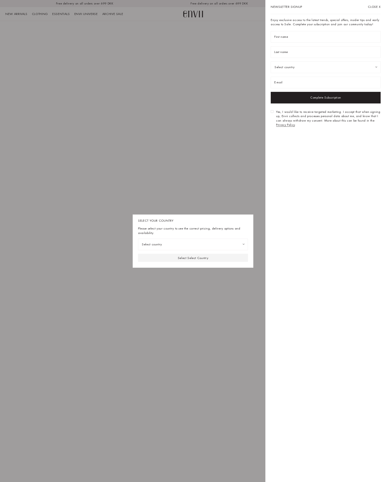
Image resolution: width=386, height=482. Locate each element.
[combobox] (193, 244)
